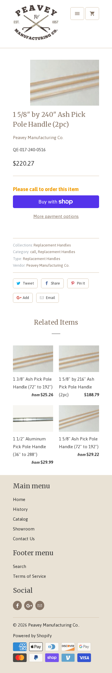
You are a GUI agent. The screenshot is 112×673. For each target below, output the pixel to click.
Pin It (81, 283)
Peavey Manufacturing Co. (38, 137)
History (20, 509)
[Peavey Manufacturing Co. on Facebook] (17, 605)
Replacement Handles (52, 245)
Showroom (23, 528)
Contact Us (24, 538)
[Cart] (92, 13)
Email (50, 298)
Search (19, 566)
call (33, 252)
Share (55, 283)
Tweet (28, 283)
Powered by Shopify (32, 635)
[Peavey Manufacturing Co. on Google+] (28, 605)
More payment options (56, 216)
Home (19, 499)
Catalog (20, 519)
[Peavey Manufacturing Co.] (36, 26)
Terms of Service (29, 576)
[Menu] (77, 13)
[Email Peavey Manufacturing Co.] (39, 605)
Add (26, 298)
